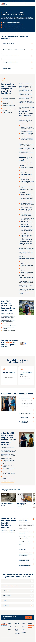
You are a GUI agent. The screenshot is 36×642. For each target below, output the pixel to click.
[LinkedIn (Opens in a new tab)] (31, 627)
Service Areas (17, 624)
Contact (23, 629)
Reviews (23, 626)
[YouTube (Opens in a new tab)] (29, 627)
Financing (16, 626)
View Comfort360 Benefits (8, 481)
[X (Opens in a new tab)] (31, 625)
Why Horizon (24, 624)
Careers (23, 627)
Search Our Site (17, 633)
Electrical (9, 629)
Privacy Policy (24, 630)
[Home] (4, 624)
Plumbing (9, 627)
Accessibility (24, 632)
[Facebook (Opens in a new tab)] (29, 625)
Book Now (28, 617)
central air (23, 201)
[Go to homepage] (4, 4)
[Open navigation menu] (33, 4)
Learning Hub (17, 631)
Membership (17, 627)
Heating (9, 626)
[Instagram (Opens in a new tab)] (33, 625)
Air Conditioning (11, 624)
